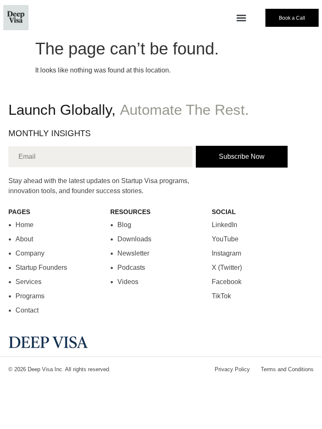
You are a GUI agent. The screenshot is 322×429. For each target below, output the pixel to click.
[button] (241, 18)
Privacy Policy (232, 369)
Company (30, 253)
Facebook (227, 281)
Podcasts (131, 267)
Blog (124, 224)
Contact (27, 310)
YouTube (225, 239)
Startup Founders (41, 267)
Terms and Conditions (287, 369)
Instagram (226, 253)
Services (29, 281)
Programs (30, 296)
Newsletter (133, 253)
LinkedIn (224, 224)
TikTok (221, 296)
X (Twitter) (227, 267)
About (24, 239)
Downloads (134, 239)
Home (25, 224)
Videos (127, 281)
